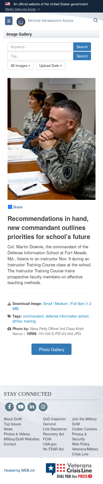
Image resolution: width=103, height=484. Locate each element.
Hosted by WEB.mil (19, 470)
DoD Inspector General (54, 421)
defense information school (67, 315)
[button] (23, 9)
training (30, 321)
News (8, 428)
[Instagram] (43, 407)
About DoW (13, 418)
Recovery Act (53, 433)
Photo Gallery (51, 349)
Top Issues (12, 423)
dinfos (17, 321)
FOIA (47, 438)
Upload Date (49, 65)
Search (82, 46)
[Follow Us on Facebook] (9, 407)
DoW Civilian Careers (84, 426)
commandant (33, 315)
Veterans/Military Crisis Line (85, 451)
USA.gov (50, 443)
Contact (10, 443)
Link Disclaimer (55, 428)
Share (17, 207)
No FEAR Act (53, 448)
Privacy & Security (79, 436)
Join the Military (84, 418)
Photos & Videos (17, 433)
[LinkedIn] (32, 407)
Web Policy (81, 443)
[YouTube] (20, 407)
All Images (19, 65)
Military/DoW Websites (21, 438)
